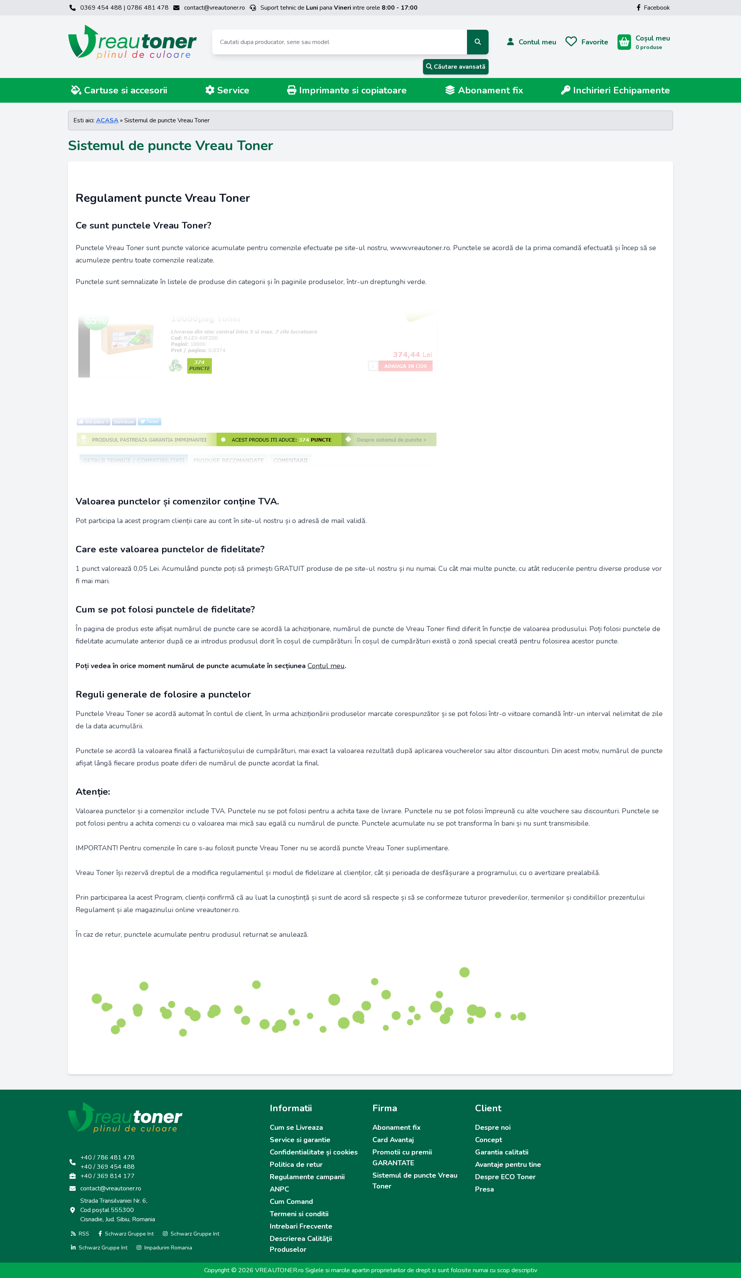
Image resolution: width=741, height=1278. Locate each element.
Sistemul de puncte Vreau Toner (414, 1181)
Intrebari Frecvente (301, 1226)
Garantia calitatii (501, 1152)
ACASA (107, 120)
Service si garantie (300, 1139)
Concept (488, 1139)
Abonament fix (489, 90)
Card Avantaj (393, 1139)
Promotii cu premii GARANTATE (402, 1158)
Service (232, 90)
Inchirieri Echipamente (620, 90)
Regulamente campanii (307, 1177)
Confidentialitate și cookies (314, 1152)
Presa (484, 1189)
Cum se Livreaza (296, 1127)
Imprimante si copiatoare (351, 90)
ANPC (279, 1189)
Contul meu (326, 665)
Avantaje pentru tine (508, 1164)
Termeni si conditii (299, 1214)
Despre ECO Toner (505, 1177)
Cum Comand (291, 1201)
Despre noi (493, 1127)
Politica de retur (296, 1164)
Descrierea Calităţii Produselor (301, 1244)
